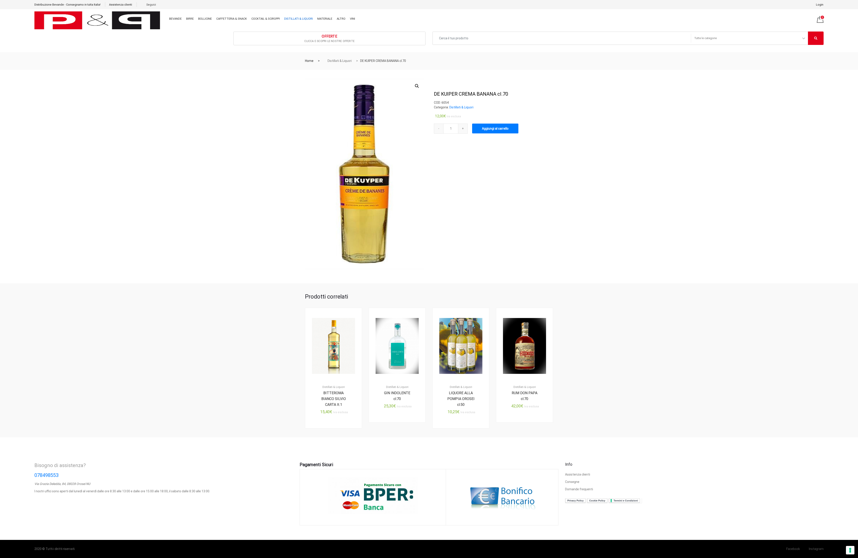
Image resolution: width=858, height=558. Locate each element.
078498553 (46, 475)
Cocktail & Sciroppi (265, 18)
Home (309, 61)
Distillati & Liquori (298, 18)
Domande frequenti (579, 489)
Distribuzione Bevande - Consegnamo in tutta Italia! (67, 4)
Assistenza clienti (120, 4)
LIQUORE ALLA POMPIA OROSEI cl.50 (461, 399)
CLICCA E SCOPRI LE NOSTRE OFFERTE (329, 38)
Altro (341, 18)
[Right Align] (816, 38)
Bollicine (205, 18)
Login (819, 4)
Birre (190, 18)
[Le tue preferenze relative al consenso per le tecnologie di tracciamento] (850, 550)
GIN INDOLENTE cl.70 (397, 396)
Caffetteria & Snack (231, 18)
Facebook (793, 549)
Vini (352, 18)
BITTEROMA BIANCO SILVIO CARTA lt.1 (333, 399)
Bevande (175, 18)
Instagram (816, 549)
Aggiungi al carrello (495, 128)
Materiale (324, 18)
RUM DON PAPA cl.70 (524, 396)
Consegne (572, 482)
